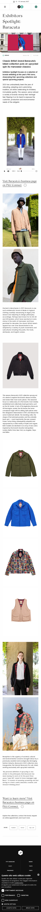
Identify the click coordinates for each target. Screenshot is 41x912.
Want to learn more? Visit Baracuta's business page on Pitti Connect (18, 802)
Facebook (13, 827)
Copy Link (31, 827)
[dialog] (20, 892)
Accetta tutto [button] (11, 908)
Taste (30, 866)
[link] (36, 7)
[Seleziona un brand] (20, 6)
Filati (10, 866)
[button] (20, 904)
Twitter (22, 827)
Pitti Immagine (10, 862)
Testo (30, 870)
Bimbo (31, 862)
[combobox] (38, 875)
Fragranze (10, 870)
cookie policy (19, 883)
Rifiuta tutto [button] (30, 908)
